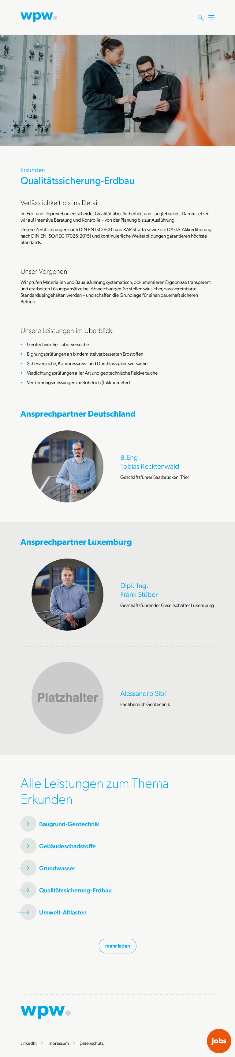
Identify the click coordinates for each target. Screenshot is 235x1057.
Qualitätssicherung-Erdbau (75, 890)
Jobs (219, 1040)
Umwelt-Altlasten (63, 912)
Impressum (58, 1043)
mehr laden (117, 945)
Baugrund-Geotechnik (69, 823)
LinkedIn (29, 1043)
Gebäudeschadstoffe (67, 845)
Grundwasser (57, 868)
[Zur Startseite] (39, 16)
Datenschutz (92, 1043)
